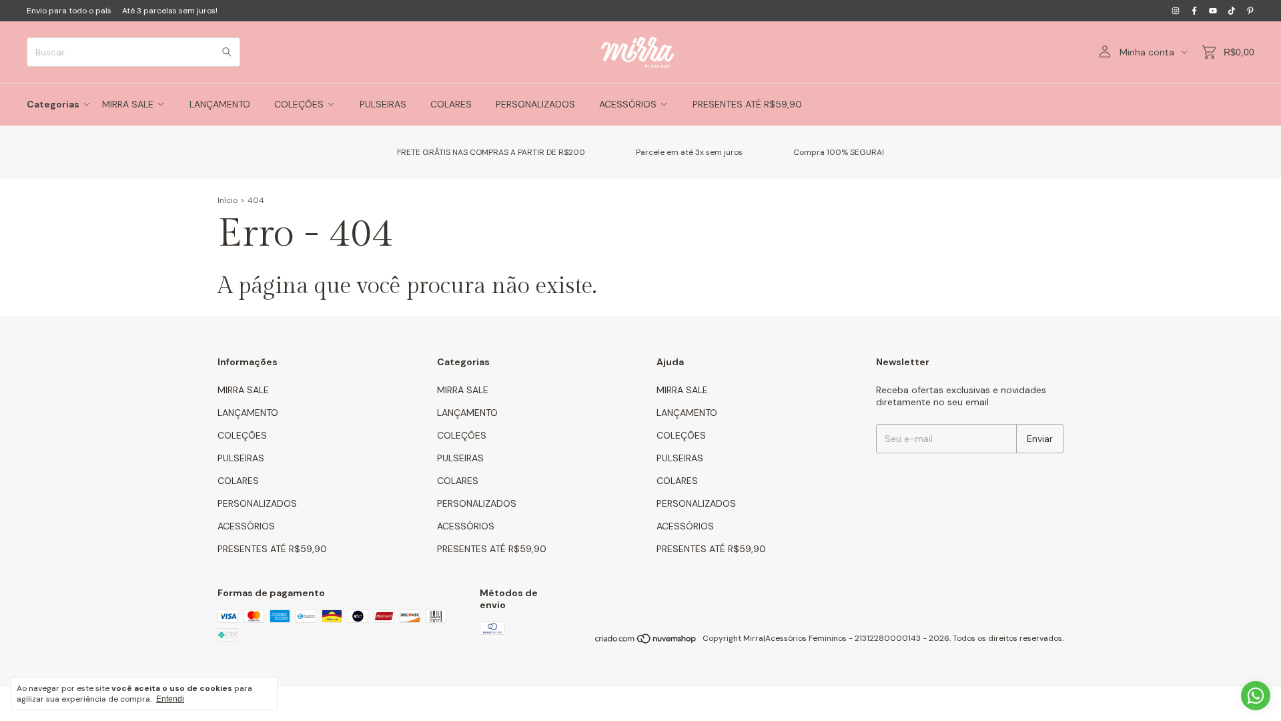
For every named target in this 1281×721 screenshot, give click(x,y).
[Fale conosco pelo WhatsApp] (1255, 695)
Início (228, 200)
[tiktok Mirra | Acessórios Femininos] (1232, 10)
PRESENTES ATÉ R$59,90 (747, 104)
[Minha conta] (1105, 52)
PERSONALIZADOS (535, 104)
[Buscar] (227, 52)
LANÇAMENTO (219, 104)
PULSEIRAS (383, 104)
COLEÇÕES (299, 104)
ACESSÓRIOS (628, 104)
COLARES (451, 104)
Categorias (53, 104)
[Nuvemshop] (646, 641)
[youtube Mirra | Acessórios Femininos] (1213, 10)
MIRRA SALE (127, 104)
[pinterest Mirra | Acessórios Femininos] (1250, 10)
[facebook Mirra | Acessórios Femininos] (1194, 10)
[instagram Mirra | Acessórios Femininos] (1176, 10)
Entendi (170, 699)
